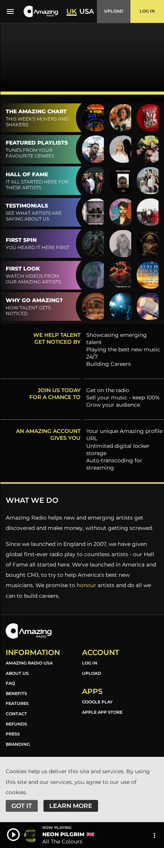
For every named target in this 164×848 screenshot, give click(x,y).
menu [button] (10, 11)
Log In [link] (89, 663)
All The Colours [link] (62, 841)
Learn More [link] (70, 805)
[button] (41, 11)
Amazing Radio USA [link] (29, 663)
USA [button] (86, 11)
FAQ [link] (10, 683)
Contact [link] (16, 713)
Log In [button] (147, 11)
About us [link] (17, 673)
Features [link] (17, 703)
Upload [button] (113, 11)
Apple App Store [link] (102, 712)
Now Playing (57, 828)
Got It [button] (21, 805)
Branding (18, 744)
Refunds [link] (16, 724)
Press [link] (13, 734)
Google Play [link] (97, 702)
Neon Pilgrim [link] (63, 834)
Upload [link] (91, 673)
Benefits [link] (16, 693)
